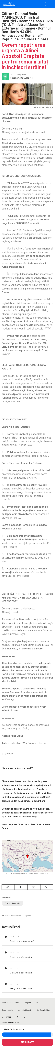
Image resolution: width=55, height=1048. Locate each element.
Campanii (27, 1002)
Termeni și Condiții (24, 1010)
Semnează (28, 1042)
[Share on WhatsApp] (8, 887)
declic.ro (15, 1022)
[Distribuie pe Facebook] (21, 887)
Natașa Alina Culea (20, 77)
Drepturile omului (12, 903)
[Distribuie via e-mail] (33, 887)
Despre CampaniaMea (10, 1002)
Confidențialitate (43, 1010)
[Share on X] (46, 887)
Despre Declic (7, 1010)
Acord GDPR (6, 1017)
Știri (37, 1002)
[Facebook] (17, 1017)
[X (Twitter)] (24, 1017)
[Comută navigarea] (49, 4)
